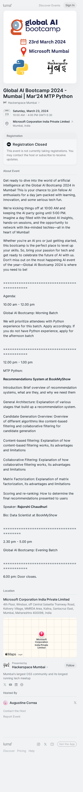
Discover (9, 750)
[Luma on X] (45, 744)
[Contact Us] (52, 744)
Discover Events (49, 5)
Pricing (21, 750)
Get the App (67, 744)
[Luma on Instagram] (38, 744)
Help (32, 750)
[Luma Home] (7, 5)
